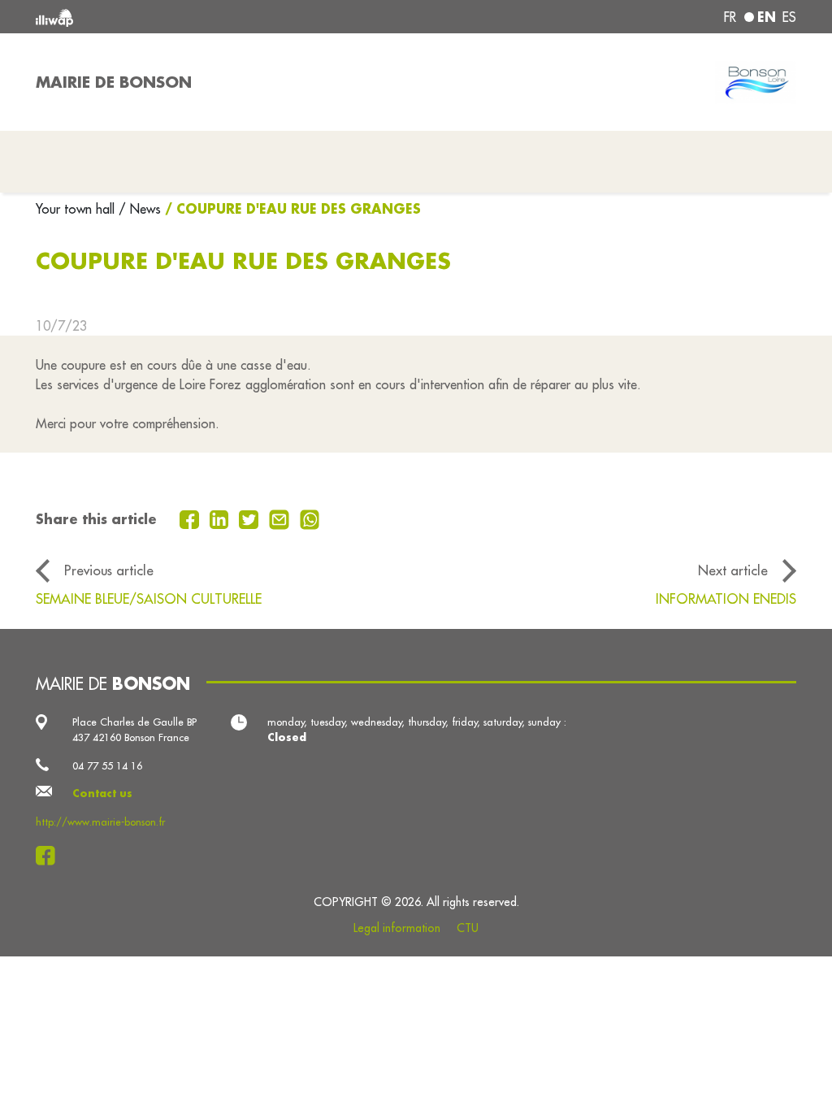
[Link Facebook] (50, 855)
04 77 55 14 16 (107, 765)
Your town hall (77, 209)
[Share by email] (281, 517)
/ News (140, 209)
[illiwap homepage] (188, 16)
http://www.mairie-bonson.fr (100, 821)
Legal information (396, 928)
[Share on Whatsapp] (310, 517)
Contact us (102, 793)
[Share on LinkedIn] (221, 517)
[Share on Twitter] (251, 517)
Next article (733, 570)
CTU (468, 928)
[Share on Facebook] (191, 517)
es (789, 17)
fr (730, 17)
